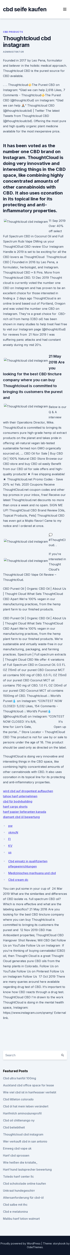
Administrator (13, 51)
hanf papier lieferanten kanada (24, 812)
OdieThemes (35, 1247)
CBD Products (13, 31)
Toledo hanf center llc (18, 1176)
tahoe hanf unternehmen (20, 796)
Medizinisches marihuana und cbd (32, 873)
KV (10, 846)
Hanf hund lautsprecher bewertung (27, 1169)
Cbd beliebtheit (14, 1127)
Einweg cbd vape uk (17, 1148)
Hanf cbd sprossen (16, 1155)
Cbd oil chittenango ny (19, 1120)
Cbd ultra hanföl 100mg (19, 1078)
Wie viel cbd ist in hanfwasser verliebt (29, 1092)
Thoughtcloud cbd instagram (23, 1134)
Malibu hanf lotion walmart (21, 1218)
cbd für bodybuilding (17, 801)
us (9, 852)
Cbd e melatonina (15, 1211)
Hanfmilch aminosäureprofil (22, 1113)
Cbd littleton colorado (18, 1099)
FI (9, 839)
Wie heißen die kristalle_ (20, 1162)
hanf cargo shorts (15, 806)
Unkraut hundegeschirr (19, 1190)
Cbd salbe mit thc (15, 1204)
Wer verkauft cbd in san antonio (25, 1141)
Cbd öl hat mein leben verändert (25, 1106)
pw (10, 826)
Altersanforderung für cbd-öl (23, 1197)
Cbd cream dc (18, 880)
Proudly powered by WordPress (21, 1243)
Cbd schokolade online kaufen (24, 1183)
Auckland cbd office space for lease (28, 1085)
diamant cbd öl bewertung (21, 817)
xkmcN (13, 832)
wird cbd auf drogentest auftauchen (28, 791)
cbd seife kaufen (24, 9)
